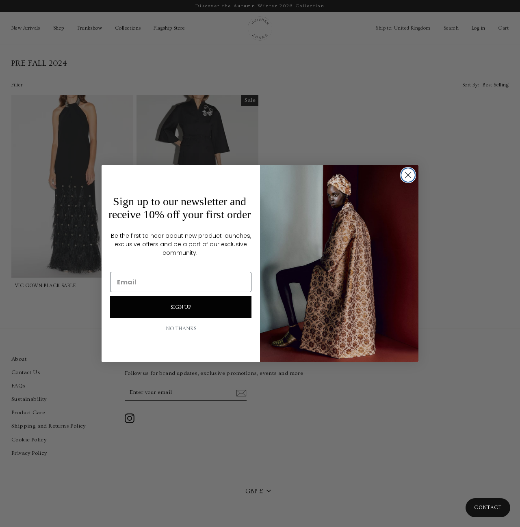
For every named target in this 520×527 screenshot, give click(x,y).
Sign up (181, 307)
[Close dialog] (408, 175)
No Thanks (181, 328)
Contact (488, 507)
